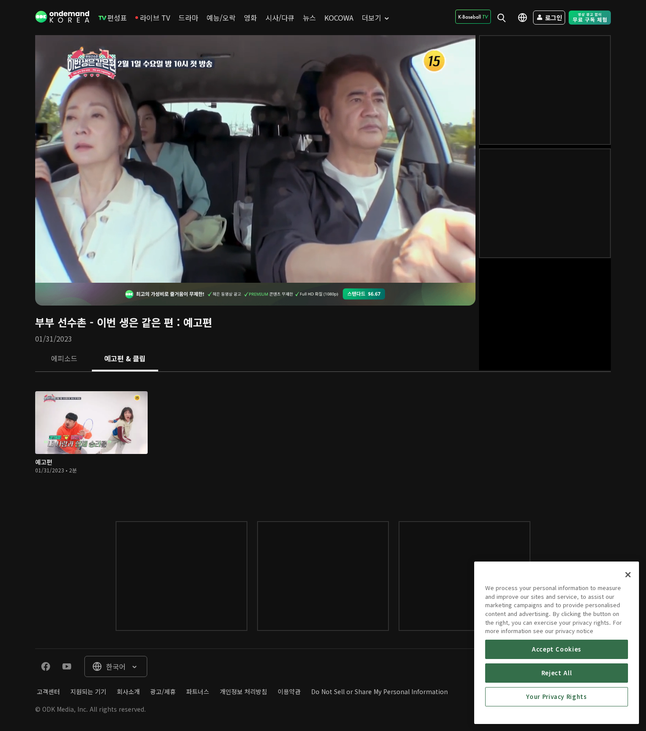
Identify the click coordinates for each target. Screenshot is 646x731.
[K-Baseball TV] (473, 17)
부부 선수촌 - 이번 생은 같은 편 (104, 322)
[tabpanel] (323, 438)
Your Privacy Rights (556, 696)
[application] (255, 159)
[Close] (628, 574)
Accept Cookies (556, 649)
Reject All (556, 673)
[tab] (64, 358)
